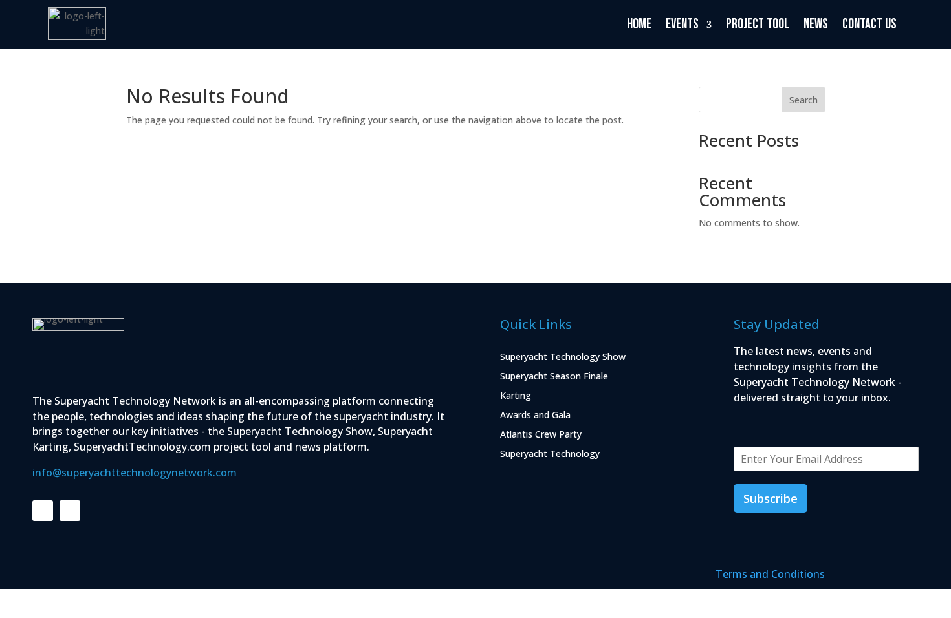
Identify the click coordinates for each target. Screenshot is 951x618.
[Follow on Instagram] (70, 510)
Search (803, 100)
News (815, 24)
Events (682, 24)
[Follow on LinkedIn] (42, 510)
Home (639, 24)
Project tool (757, 24)
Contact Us (869, 24)
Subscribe (770, 498)
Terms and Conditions (770, 574)
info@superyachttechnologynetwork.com (134, 472)
